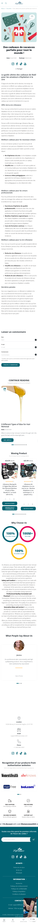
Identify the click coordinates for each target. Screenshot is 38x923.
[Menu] (2, 3)
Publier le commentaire (11, 365)
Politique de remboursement (19, 886)
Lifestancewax (10, 914)
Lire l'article (7, 440)
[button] (12, 444)
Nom (2, 337)
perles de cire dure (19, 867)
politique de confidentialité (19, 889)
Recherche (19, 883)
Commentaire (4, 352)
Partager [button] (20, 69)
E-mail (2, 344)
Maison (3, 8)
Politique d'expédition (19, 891)
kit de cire (19, 870)
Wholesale (19, 873)
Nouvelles (9, 8)
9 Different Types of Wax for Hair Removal (15, 425)
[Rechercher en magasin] (6, 3)
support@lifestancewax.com (21, 905)
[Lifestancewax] (19, 3)
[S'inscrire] (33, 839)
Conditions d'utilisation (19, 894)
